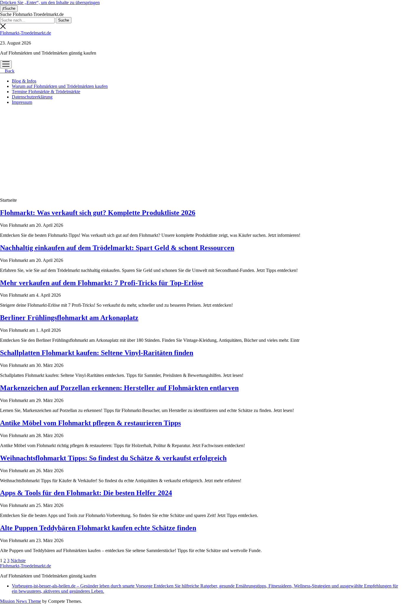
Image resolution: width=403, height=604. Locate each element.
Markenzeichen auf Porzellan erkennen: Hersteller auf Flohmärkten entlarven (119, 388)
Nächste (18, 560)
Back (9, 70)
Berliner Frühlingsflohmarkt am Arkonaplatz (69, 317)
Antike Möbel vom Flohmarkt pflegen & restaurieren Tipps (90, 423)
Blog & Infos (24, 80)
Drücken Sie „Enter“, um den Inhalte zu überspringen (50, 2)
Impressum (22, 102)
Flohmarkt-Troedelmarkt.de (25, 32)
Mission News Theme (20, 601)
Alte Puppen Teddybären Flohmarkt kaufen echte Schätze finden (98, 528)
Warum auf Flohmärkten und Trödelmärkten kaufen (60, 86)
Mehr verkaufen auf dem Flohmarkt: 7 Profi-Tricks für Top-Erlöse (101, 283)
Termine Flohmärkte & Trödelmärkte (46, 91)
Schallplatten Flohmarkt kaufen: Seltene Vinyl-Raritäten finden (96, 353)
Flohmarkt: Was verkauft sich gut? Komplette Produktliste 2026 (97, 212)
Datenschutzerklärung (32, 96)
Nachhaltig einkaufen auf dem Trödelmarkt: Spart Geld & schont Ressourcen (117, 248)
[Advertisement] (201, 151)
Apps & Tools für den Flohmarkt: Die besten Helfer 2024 (86, 493)
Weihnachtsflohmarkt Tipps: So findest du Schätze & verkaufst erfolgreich (113, 458)
